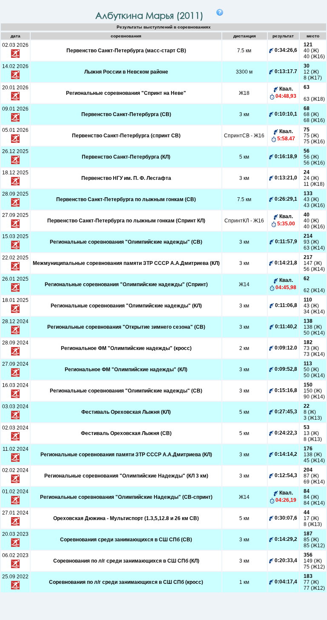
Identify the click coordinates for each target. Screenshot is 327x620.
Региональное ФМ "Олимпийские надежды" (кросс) (126, 348)
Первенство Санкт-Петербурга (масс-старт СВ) (126, 51)
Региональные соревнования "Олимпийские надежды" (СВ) (126, 242)
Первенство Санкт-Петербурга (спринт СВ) (126, 136)
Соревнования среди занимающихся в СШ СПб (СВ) (126, 540)
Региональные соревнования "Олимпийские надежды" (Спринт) (126, 284)
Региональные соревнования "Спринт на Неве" (126, 93)
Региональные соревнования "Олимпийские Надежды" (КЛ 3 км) (126, 476)
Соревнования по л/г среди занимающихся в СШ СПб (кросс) (126, 582)
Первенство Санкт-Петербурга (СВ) (126, 114)
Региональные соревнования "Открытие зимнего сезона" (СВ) (126, 327)
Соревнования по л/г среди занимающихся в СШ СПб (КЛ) (126, 561)
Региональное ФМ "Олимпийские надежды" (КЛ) (126, 370)
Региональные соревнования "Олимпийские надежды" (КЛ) (126, 306)
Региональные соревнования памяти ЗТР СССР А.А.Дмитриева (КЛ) (126, 455)
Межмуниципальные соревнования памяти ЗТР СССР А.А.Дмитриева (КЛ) (126, 263)
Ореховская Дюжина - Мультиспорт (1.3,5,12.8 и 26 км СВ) (126, 518)
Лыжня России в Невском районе (126, 72)
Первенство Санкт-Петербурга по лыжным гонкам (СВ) (126, 199)
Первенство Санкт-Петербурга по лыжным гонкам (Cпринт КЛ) (126, 221)
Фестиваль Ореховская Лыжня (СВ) (126, 433)
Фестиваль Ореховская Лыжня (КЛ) (126, 412)
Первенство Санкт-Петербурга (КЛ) (126, 157)
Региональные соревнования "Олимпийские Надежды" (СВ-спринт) (126, 497)
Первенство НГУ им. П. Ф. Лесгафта (126, 178)
